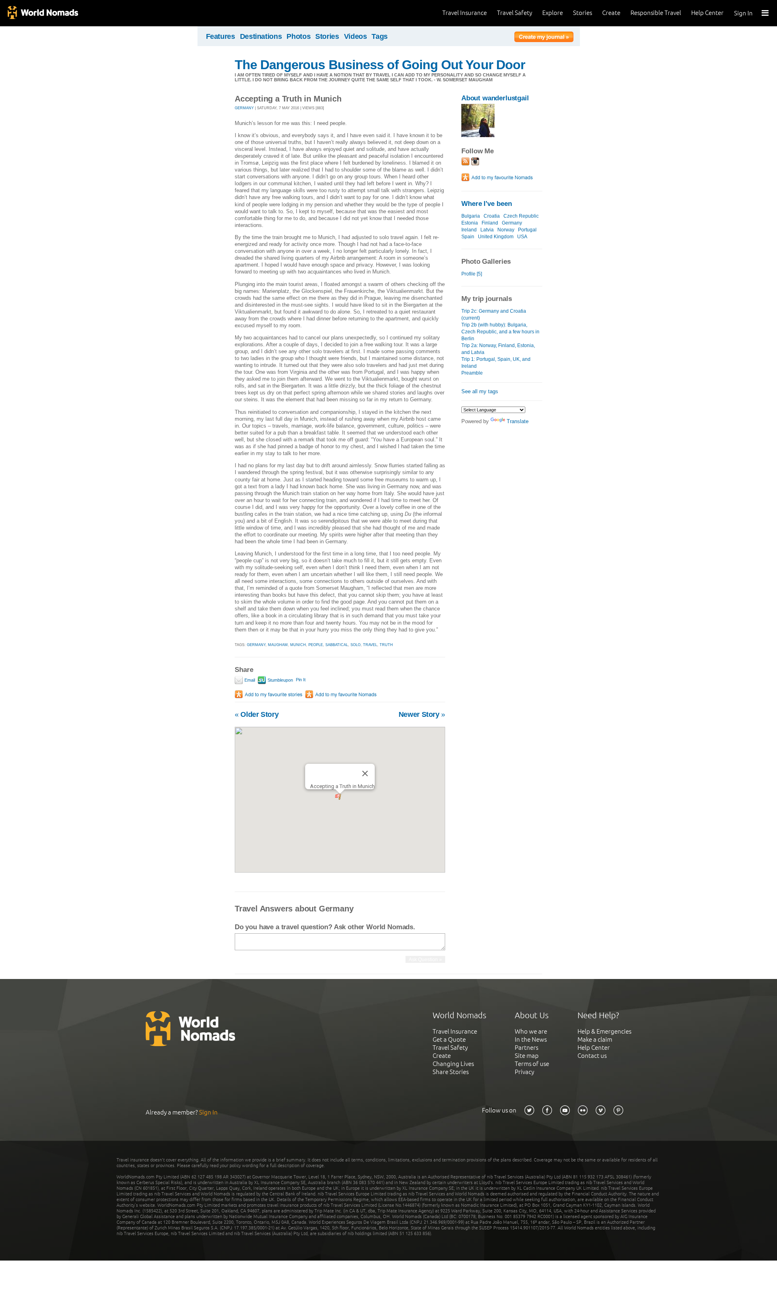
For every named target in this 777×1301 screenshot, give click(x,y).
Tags (380, 36)
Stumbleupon (279, 680)
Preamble (472, 373)
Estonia (469, 223)
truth (386, 645)
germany (256, 645)
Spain (467, 236)
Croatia (492, 216)
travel (370, 645)
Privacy (524, 1071)
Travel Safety (514, 12)
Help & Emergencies (604, 1031)
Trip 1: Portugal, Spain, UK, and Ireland (496, 362)
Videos (355, 36)
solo (355, 645)
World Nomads (42, 13)
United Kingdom (496, 236)
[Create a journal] (544, 38)
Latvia (487, 230)
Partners (526, 1047)
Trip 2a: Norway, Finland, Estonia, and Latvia (498, 349)
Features (220, 36)
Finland (490, 223)
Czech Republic (521, 216)
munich (298, 645)
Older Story (256, 714)
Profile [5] (471, 274)
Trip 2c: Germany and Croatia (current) (493, 314)
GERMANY (244, 108)
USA (522, 236)
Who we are (531, 1031)
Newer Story (422, 714)
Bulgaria (470, 216)
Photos (298, 36)
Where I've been (486, 204)
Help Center (707, 12)
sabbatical (336, 645)
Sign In (743, 13)
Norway (505, 230)
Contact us (592, 1055)
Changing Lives (453, 1063)
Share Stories (451, 1071)
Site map (527, 1055)
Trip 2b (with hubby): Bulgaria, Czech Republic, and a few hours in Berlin (500, 331)
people (315, 645)
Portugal (527, 230)
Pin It (301, 679)
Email (249, 680)
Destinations (261, 36)
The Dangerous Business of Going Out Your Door (380, 64)
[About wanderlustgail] (478, 135)
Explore (552, 12)
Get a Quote (449, 1039)
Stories (582, 12)
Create (611, 12)
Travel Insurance (464, 12)
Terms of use (532, 1063)
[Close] (365, 773)
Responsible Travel (656, 12)
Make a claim (594, 1039)
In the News (531, 1039)
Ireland (469, 230)
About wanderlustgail (495, 98)
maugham (278, 645)
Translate (518, 421)
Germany (512, 223)
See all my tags (479, 391)
